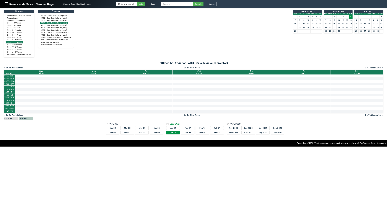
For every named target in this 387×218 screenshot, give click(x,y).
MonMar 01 (94, 72)
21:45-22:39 (9, 111)
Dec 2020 (248, 128)
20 (320, 24)
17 (308, 24)
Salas (153, 4)
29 (330, 31)
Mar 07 (127, 133)
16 (304, 24)
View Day (113, 124)
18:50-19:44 (9, 103)
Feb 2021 (277, 128)
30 (334, 31)
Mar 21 (217, 133)
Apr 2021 (248, 133)
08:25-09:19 (9, 78)
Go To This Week (192, 68)
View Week (175, 124)
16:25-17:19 (9, 97)
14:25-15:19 (9, 92)
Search (198, 4)
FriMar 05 (304, 72)
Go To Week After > (374, 68)
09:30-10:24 (9, 81)
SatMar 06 (357, 72)
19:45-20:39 (9, 106)
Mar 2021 (233, 133)
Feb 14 (202, 128)
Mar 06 (112, 133)
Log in (212, 4)
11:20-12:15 (9, 87)
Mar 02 (112, 128)
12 (316, 20)
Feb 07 (188, 128)
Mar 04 (142, 128)
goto (141, 4)
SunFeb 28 (41, 72)
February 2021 (307, 11)
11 (312, 20)
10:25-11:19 (9, 84)
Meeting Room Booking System (77, 4)
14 (295, 24)
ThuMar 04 (251, 72)
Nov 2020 (233, 128)
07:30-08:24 (9, 76)
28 (295, 31)
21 (295, 27)
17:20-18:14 (9, 100)
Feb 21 (217, 128)
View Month (235, 124)
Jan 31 (173, 128)
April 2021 (368, 11)
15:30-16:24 (9, 95)
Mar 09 (156, 133)
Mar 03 (127, 128)
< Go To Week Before (13, 68)
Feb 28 (173, 133)
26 (316, 27)
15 (300, 24)
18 (313, 24)
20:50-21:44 (9, 108)
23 (304, 27)
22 (300, 27)
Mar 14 (202, 133)
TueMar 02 (146, 72)
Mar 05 (156, 128)
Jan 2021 (263, 128)
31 (339, 31)
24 (308, 27)
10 (308, 20)
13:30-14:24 (9, 89)
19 (316, 24)
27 (320, 27)
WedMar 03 (199, 72)
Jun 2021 (277, 133)
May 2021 (263, 133)
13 (320, 20)
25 (313, 27)
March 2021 (338, 11)
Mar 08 (142, 133)
